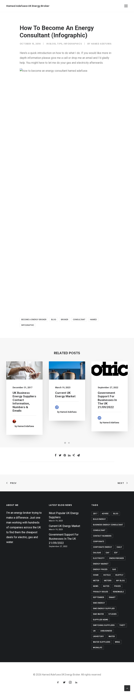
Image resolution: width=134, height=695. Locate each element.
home (96, 575)
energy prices (100, 569)
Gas (114, 569)
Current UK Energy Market (65, 394)
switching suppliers (104, 625)
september (98, 597)
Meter (96, 580)
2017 (95, 513)
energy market (101, 564)
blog (53, 319)
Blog (52, 43)
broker (64, 319)
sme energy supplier (104, 608)
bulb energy (99, 519)
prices (117, 586)
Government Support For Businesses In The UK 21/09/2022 (107, 400)
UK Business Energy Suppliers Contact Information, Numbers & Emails (24, 401)
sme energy (99, 603)
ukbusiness (106, 631)
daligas (97, 553)
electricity (99, 558)
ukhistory (98, 636)
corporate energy (102, 547)
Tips (59, 43)
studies (113, 614)
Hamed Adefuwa (101, 43)
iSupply (119, 575)
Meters (107, 580)
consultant (79, 319)
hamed (93, 319)
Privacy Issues (100, 592)
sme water (98, 614)
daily (119, 547)
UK (94, 631)
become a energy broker (33, 319)
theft (122, 625)
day (107, 553)
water (112, 636)
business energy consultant (108, 525)
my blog (120, 580)
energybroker (116, 558)
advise (105, 513)
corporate (98, 541)
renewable (118, 592)
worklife (97, 647)
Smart (112, 597)
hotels (107, 575)
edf (116, 553)
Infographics (73, 43)
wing (117, 642)
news (95, 586)
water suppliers (101, 642)
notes (106, 586)
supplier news (100, 620)
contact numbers (102, 536)
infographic (27, 325)
